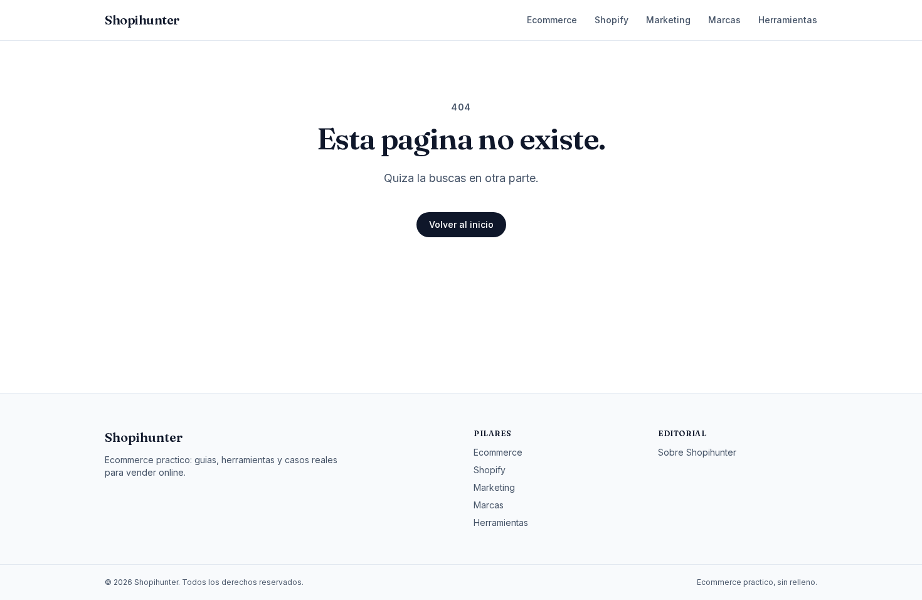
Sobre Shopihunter (697, 452)
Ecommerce (552, 19)
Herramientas (787, 19)
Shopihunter (144, 437)
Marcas (724, 19)
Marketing (668, 19)
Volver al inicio (461, 224)
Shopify (611, 19)
